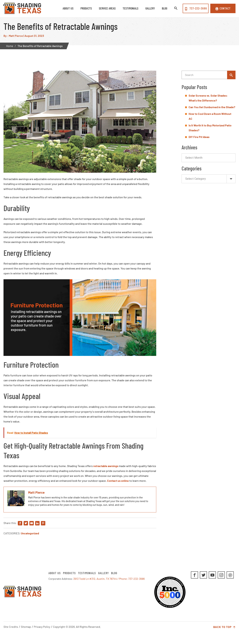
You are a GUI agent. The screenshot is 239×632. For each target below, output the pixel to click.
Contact (225, 8)
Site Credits (10, 626)
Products (69, 573)
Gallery (103, 573)
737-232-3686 (198, 8)
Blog (114, 573)
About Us (54, 573)
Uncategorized (30, 533)
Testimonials (87, 573)
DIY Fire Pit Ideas (199, 136)
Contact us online (118, 480)
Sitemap (26, 626)
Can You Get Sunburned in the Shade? (212, 107)
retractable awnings (105, 466)
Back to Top (222, 626)
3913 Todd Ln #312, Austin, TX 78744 (95, 578)
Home (9, 46)
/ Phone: (122, 578)
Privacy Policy (42, 626)
